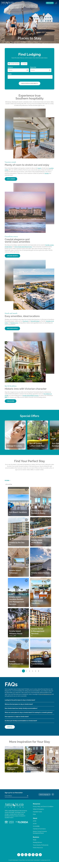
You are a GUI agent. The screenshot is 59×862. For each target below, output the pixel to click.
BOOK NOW (50, 3)
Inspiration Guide (37, 811)
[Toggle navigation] (56, 3)
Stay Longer (11, 179)
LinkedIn (25, 854)
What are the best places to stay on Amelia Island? (19, 704)
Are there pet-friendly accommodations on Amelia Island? (21, 720)
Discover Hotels (12, 328)
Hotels (25, 63)
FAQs (34, 814)
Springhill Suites (35, 321)
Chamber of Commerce (39, 829)
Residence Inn (14, 323)
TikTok (40, 854)
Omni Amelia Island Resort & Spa (23, 246)
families (47, 173)
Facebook (18, 854)
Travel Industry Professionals (40, 845)
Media (34, 840)
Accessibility (36, 826)
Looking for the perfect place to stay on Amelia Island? (20, 700)
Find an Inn (10, 401)
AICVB (34, 823)
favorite (23, 423)
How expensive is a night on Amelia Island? (17, 716)
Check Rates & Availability (29, 83)
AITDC (34, 821)
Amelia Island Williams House (30, 395)
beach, (39, 168)
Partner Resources (38, 847)
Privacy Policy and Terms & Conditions (43, 806)
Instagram (22, 854)
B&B (6, 397)
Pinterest (36, 854)
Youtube (29, 854)
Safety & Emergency (38, 809)
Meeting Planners (37, 842)
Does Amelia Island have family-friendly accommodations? (21, 708)
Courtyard (25, 321)
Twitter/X (33, 854)
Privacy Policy (22, 860)
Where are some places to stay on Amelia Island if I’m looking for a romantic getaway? (29, 712)
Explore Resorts (12, 255)
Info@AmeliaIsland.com (45, 694)
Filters (7, 480)
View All (9, 727)
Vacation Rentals (14, 63)
